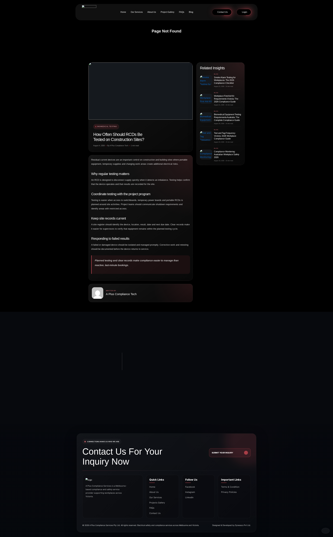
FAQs (181, 12)
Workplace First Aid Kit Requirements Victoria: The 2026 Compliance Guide (226, 99)
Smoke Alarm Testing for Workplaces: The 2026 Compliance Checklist (224, 80)
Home (123, 12)
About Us (151, 12)
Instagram (190, 492)
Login (244, 12)
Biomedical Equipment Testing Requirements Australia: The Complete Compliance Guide (227, 117)
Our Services (137, 12)
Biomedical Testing (107, 126)
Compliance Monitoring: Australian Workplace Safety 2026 (226, 154)
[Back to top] (326, 531)
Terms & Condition (230, 487)
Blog (191, 12)
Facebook (190, 487)
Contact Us (222, 12)
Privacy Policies (229, 492)
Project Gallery (167, 12)
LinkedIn (189, 497)
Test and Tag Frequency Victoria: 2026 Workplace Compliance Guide (225, 136)
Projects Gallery (157, 502)
